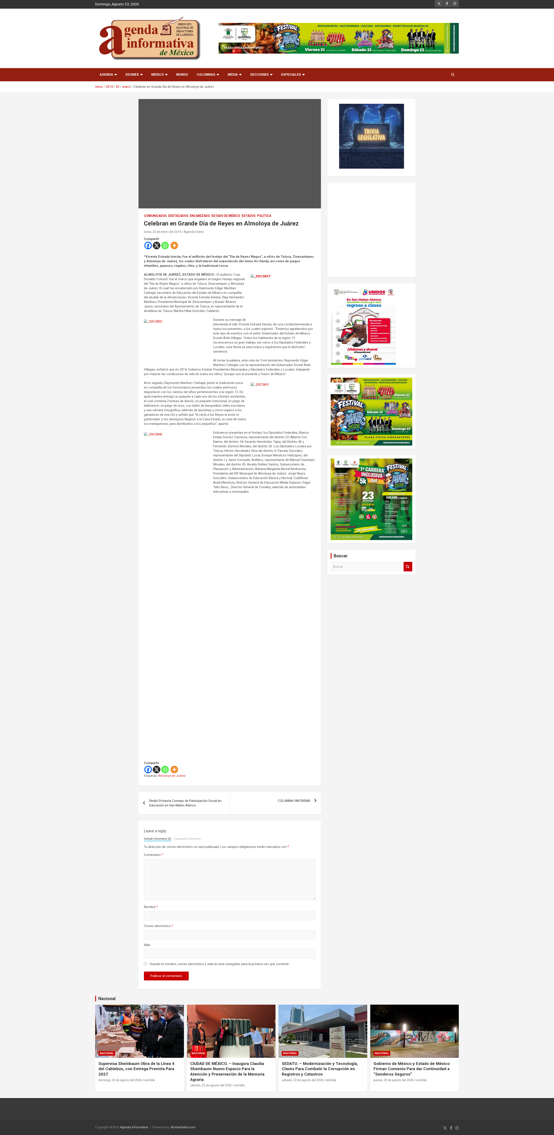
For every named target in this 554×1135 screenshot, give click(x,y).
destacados (178, 215)
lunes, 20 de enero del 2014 (162, 231)
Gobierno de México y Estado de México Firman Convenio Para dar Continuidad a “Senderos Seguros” (412, 1069)
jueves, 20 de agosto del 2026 (394, 1080)
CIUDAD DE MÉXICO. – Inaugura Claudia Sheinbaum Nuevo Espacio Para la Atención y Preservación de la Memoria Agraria (227, 1071)
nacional (107, 1053)
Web (147, 945)
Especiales (291, 75)
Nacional (107, 998)
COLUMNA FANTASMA (294, 801)
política (264, 215)
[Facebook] (148, 245)
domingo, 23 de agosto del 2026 (120, 1080)
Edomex (132, 75)
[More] (174, 245)
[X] (156, 245)
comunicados (155, 215)
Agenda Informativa (134, 1127)
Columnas (206, 75)
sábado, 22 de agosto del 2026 (211, 1085)
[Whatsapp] (165, 245)
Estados (249, 215)
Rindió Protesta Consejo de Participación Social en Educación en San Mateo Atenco (185, 803)
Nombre (151, 907)
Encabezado (200, 215)
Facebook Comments (187, 838)
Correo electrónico (158, 926)
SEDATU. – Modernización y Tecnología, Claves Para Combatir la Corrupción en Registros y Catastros (320, 1069)
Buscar (408, 567)
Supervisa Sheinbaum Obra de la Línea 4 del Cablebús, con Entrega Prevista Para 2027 (136, 1069)
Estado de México (225, 215)
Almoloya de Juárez (172, 775)
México (157, 75)
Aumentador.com (183, 1127)
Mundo (182, 75)
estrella (150, 1080)
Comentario (153, 855)
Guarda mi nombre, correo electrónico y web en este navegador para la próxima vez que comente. (219, 964)
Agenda (106, 75)
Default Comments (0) (157, 838)
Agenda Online (194, 231)
